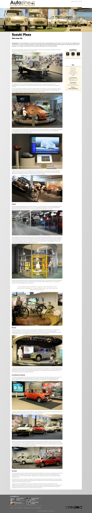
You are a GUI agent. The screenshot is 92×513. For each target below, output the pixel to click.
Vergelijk (51, 8)
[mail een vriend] (67, 55)
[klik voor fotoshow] (37, 81)
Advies (40, 8)
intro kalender (18, 507)
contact (12, 507)
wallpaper (39, 507)
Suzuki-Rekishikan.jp (73, 88)
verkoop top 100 (27, 507)
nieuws (33, 507)
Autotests (29, 8)
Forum (62, 8)
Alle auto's (16, 8)
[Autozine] (46, 3)
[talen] (78, 55)
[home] (80, 508)
